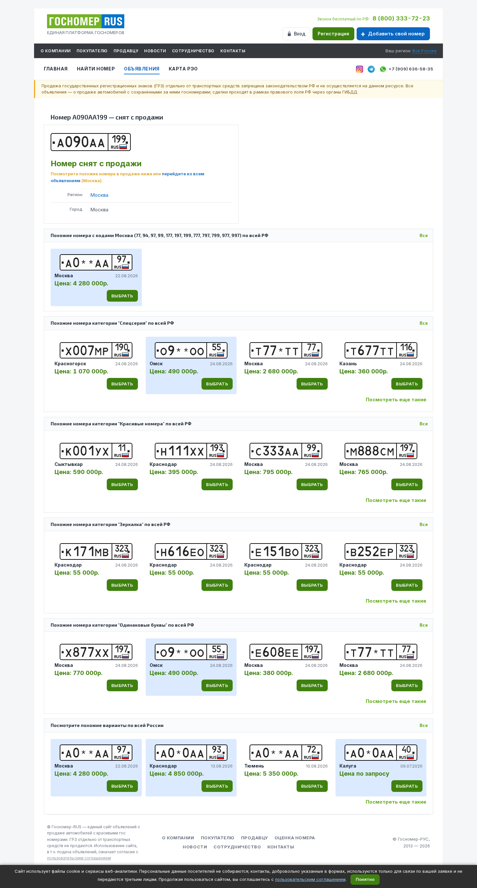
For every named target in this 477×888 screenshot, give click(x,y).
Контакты (233, 50)
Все (424, 235)
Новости (155, 50)
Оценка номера (295, 837)
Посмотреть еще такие (396, 399)
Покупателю (92, 50)
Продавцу (126, 50)
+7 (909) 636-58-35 (410, 68)
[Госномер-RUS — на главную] (85, 21)
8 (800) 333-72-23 (401, 18)
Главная (56, 68)
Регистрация (333, 33)
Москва (99, 195)
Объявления (142, 68)
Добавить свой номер (396, 34)
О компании (56, 50)
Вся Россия (424, 50)
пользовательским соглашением (79, 858)
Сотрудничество (193, 50)
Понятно (365, 879)
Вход (299, 33)
